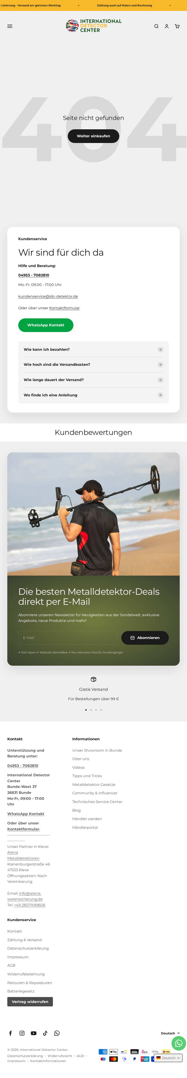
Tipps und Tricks (87, 776)
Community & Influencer (94, 793)
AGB (11, 965)
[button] (168, 1058)
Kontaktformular (64, 308)
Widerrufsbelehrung (26, 974)
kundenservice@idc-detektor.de (48, 296)
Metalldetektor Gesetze (93, 784)
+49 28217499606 (29, 905)
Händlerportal (85, 827)
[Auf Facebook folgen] (10, 1033)
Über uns (80, 759)
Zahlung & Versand (24, 940)
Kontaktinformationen (48, 1061)
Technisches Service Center (97, 802)
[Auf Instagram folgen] (22, 1033)
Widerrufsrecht (60, 1056)
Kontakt (14, 931)
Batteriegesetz (20, 991)
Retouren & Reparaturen (29, 983)
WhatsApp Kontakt (45, 325)
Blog (76, 810)
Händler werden (87, 819)
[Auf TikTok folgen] (45, 1033)
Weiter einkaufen (93, 136)
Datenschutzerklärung (28, 948)
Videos (78, 767)
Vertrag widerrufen (30, 1002)
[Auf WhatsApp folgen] (57, 1033)
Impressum (18, 957)
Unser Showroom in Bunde (97, 750)
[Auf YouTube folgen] (34, 1033)
